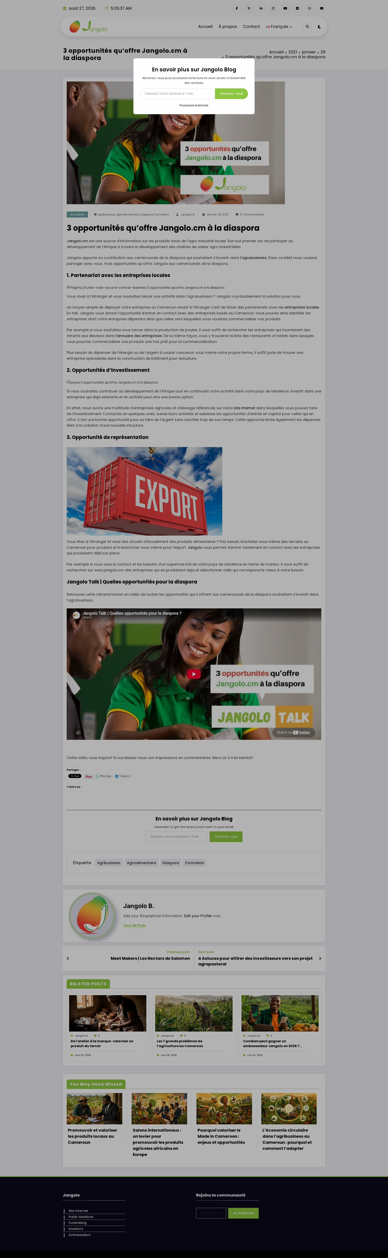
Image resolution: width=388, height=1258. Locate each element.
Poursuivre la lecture (194, 105)
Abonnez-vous (231, 93)
